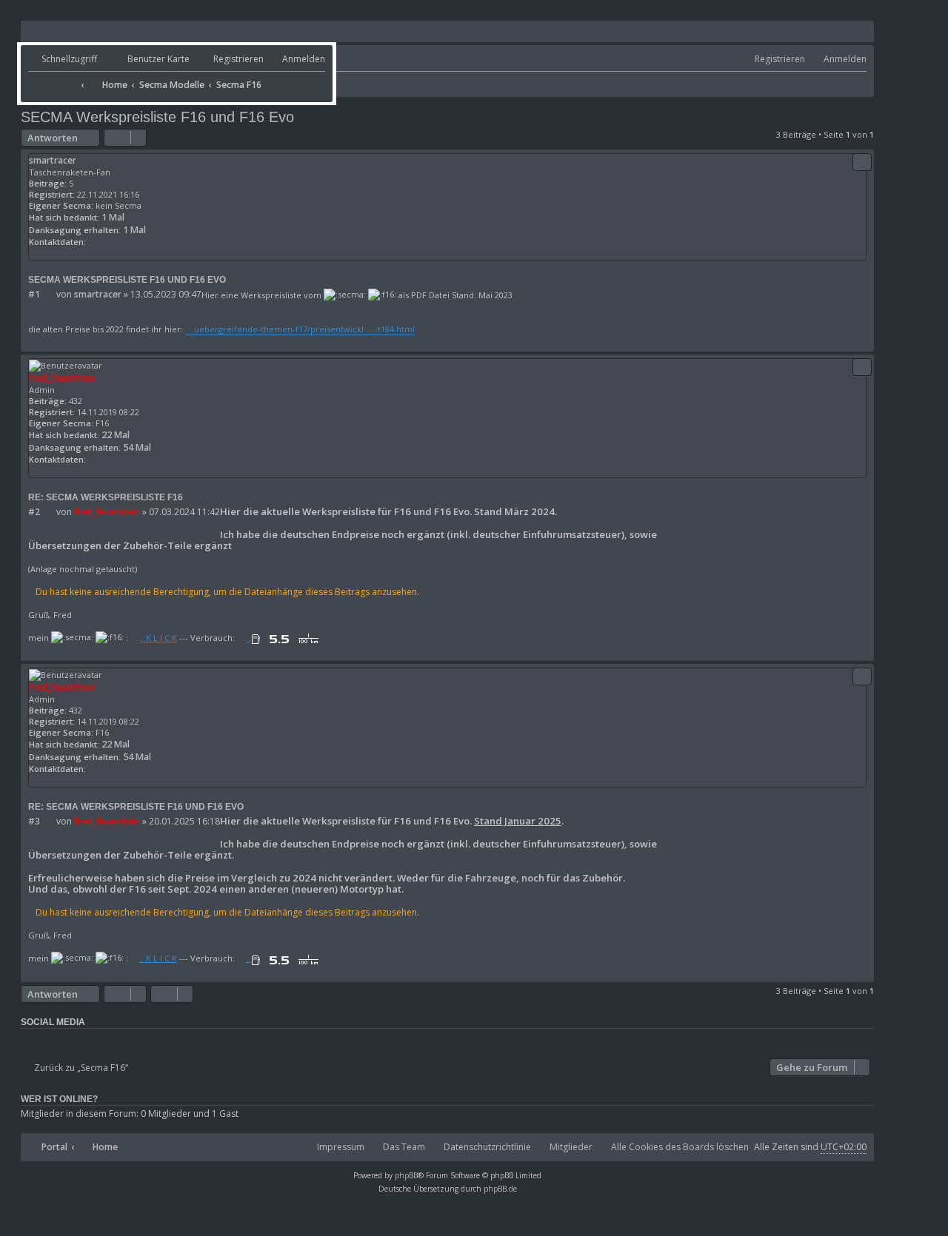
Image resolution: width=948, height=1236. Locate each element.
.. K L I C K (158, 637)
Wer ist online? (59, 1099)
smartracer (52, 160)
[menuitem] (145, 60)
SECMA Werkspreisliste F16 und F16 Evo (157, 117)
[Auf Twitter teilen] (54, 1041)
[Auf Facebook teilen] (31, 1041)
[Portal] (52, 80)
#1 (34, 294)
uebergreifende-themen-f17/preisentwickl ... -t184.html (304, 329)
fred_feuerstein (62, 378)
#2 (34, 512)
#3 (34, 821)
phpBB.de (500, 1188)
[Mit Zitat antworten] (862, 162)
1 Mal (112, 217)
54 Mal (137, 447)
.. (248, 637)
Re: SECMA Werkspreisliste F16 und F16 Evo (136, 806)
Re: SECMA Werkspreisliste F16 (105, 497)
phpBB (406, 1175)
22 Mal (115, 435)
